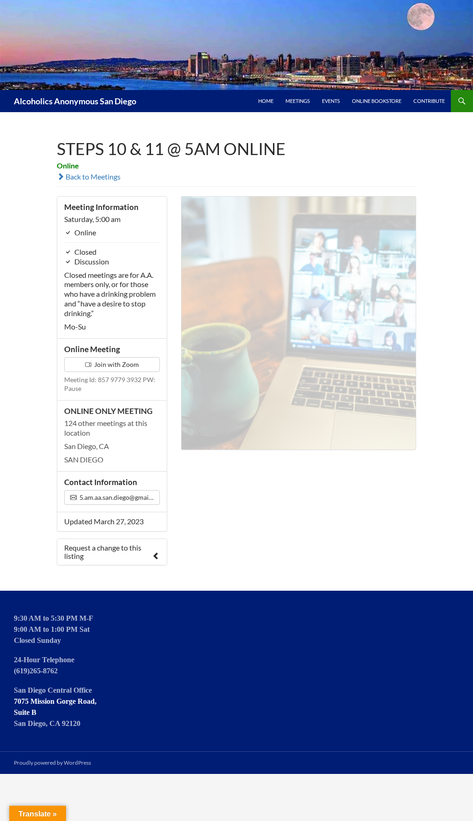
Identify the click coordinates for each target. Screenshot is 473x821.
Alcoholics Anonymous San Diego (75, 101)
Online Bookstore (376, 101)
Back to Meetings (92, 176)
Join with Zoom (116, 364)
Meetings (297, 101)
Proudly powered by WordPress (52, 762)
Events (331, 101)
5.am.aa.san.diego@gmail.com (119, 497)
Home (265, 101)
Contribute (429, 101)
